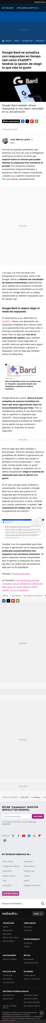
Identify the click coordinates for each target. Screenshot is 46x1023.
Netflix (26, 880)
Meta (17, 41)
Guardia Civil (27, 41)
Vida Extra (28, 930)
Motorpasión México (32, 1006)
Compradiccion (9, 982)
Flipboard (32, 121)
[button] (21, 139)
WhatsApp (7, 885)
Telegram (29, 835)
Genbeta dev (29, 871)
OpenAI (8, 41)
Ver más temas (10, 893)
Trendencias (8, 975)
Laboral (27, 876)
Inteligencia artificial (11, 866)
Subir (36, 914)
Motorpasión (29, 959)
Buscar (42, 903)
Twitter (27, 121)
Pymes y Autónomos (32, 979)
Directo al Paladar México (10, 1007)
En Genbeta (9, 378)
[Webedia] (40, 2)
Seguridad (7, 871)
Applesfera (7, 934)
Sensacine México (31, 999)
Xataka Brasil (8, 999)
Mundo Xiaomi (8, 941)
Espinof (27, 947)
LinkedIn (5, 840)
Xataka (5, 927)
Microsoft (40, 41)
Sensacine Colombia (32, 1002)
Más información (8, 1020)
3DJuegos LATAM (31, 995)
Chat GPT (25, 797)
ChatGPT (6, 321)
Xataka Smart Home (10, 937)
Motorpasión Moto (31, 963)
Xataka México (8, 995)
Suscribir (38, 816)
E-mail (36, 121)
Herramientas (29, 866)
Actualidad (16, 595)
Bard (13, 176)
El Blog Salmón (29, 975)
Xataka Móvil (8, 930)
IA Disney (37, 797)
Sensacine (28, 943)
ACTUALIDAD (7, 8)
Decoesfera (7, 979)
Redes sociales (9, 876)
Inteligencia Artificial (33, 595)
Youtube (24, 835)
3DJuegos (28, 927)
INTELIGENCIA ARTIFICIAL (28, 8)
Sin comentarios (12, 121)
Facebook (23, 121)
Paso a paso (8, 861)
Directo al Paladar (10, 959)
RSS (34, 835)
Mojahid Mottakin (21, 574)
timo (4, 880)
